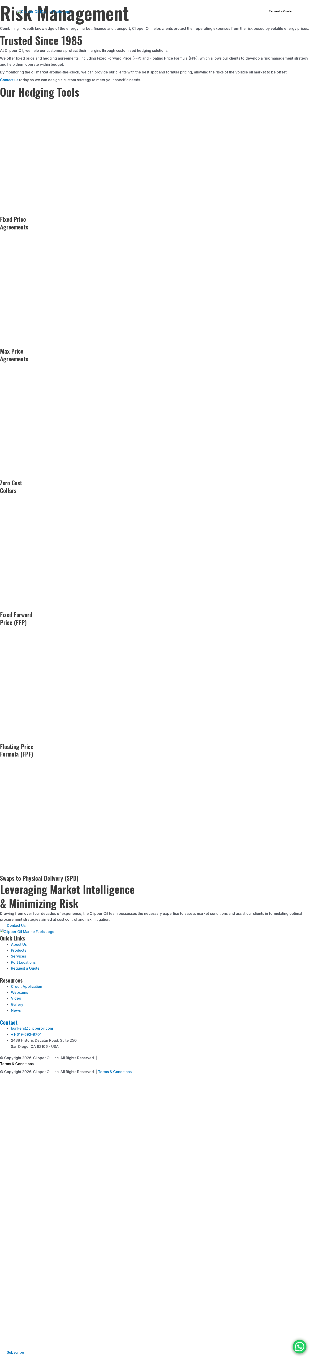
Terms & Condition (16, 1063)
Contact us (9, 80)
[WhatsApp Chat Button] (299, 1346)
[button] (153, 12)
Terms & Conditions (115, 1071)
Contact (9, 1022)
